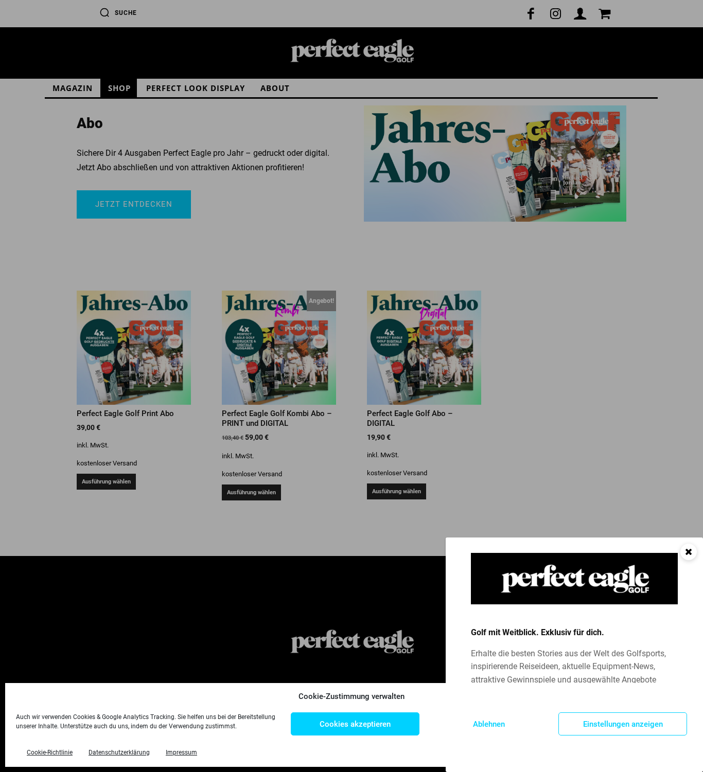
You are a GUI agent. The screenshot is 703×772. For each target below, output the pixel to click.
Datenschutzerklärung (119, 752)
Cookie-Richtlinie (50, 752)
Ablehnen (489, 724)
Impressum (181, 752)
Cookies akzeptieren (355, 724)
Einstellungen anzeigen (623, 724)
